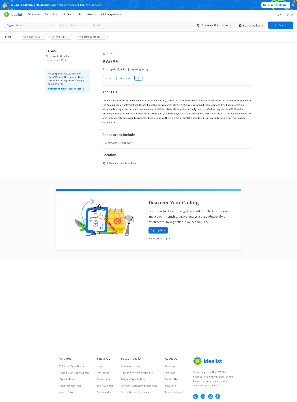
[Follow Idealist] (195, 396)
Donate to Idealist (174, 392)
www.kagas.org (139, 69)
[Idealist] (13, 14)
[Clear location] (231, 25)
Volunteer (66, 14)
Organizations (67, 379)
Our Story (170, 366)
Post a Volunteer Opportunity (137, 372)
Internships (103, 372)
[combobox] (125, 25)
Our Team (170, 372)
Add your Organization (133, 379)
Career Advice (104, 392)
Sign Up (289, 14)
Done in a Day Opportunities (74, 372)
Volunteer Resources (70, 385)
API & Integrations (110, 14)
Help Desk (170, 385)
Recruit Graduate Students (135, 392)
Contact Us (171, 379)
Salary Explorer (105, 385)
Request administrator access (64, 88)
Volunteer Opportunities (72, 366)
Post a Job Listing (130, 366)
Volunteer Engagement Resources (139, 385)
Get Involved (34, 14)
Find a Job (50, 14)
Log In (278, 14)
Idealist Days (66, 392)
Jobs (99, 366)
